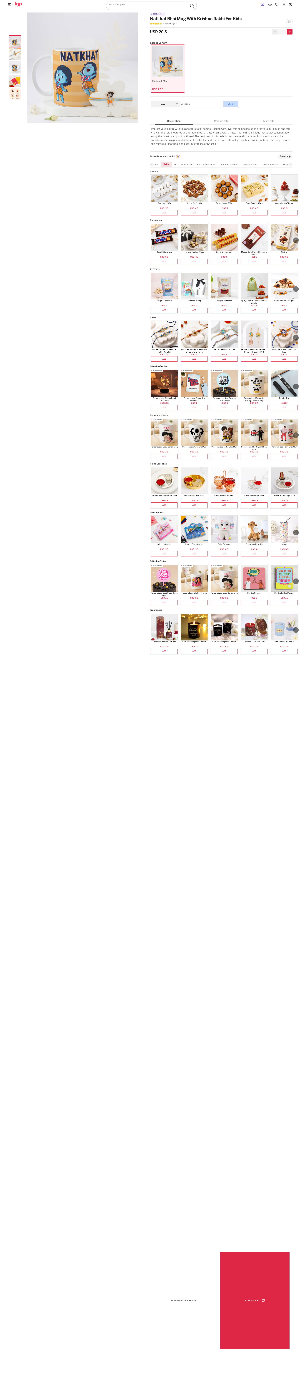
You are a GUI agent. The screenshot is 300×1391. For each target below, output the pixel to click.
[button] (296, 191)
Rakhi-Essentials (229, 164)
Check (231, 104)
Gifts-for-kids (250, 164)
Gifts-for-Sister (270, 164)
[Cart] (283, 4)
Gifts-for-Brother (183, 164)
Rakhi (166, 164)
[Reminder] (262, 4)
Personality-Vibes (206, 164)
